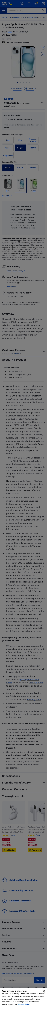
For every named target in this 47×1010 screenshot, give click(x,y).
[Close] (44, 991)
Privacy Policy (24, 1004)
